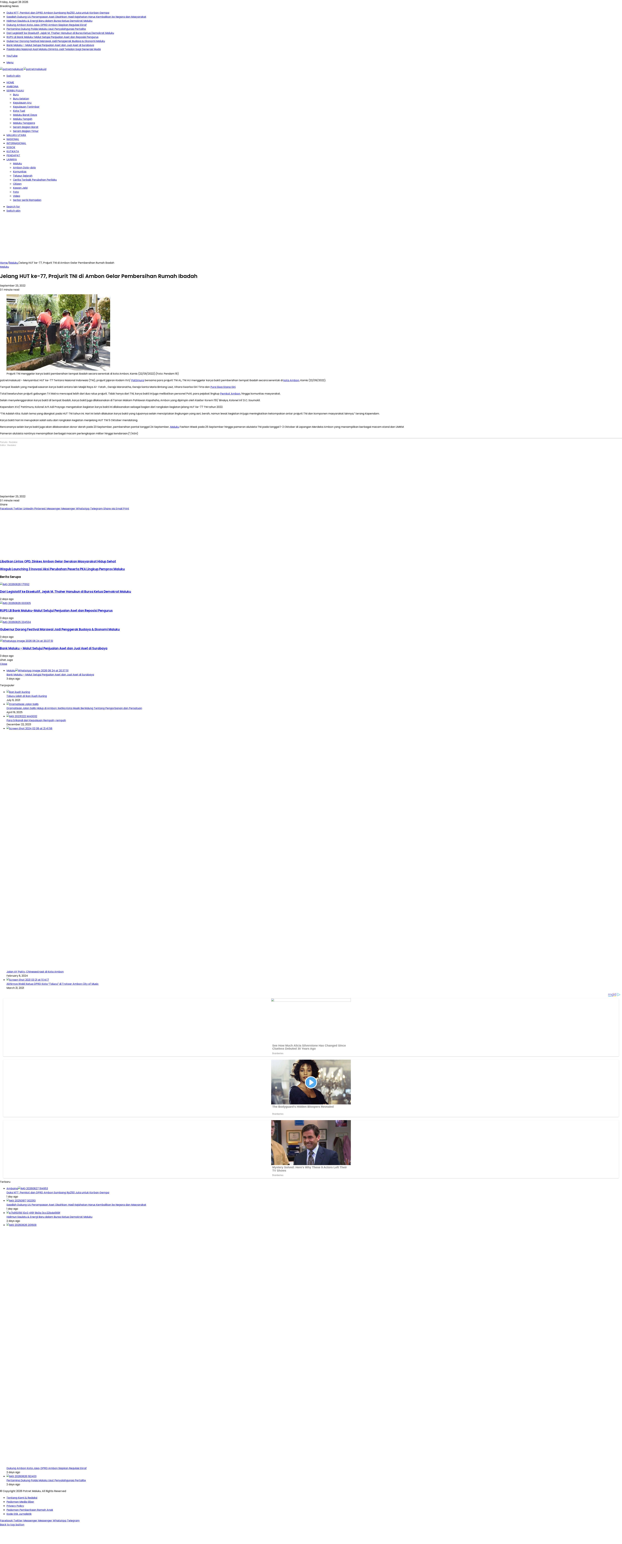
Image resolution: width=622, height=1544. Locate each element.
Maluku (17, 163)
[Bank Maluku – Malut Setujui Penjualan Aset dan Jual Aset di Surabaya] (26, 641)
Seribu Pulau (15, 90)
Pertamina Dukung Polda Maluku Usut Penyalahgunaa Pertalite (46, 29)
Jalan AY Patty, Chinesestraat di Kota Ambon (35, 972)
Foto (16, 192)
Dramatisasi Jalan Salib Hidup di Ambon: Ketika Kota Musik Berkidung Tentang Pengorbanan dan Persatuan (74, 708)
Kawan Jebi (20, 188)
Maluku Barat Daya (25, 115)
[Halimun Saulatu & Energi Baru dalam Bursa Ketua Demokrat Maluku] (33, 1213)
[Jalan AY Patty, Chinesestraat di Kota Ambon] (249, 728)
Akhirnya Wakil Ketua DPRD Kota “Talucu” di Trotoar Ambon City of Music (52, 984)
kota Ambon (291, 380)
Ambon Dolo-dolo (24, 167)
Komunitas (19, 172)
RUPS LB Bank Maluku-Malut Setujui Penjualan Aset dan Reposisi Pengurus (52, 37)
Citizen (17, 184)
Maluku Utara (16, 135)
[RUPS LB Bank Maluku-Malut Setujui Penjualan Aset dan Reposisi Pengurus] (15, 603)
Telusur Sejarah (22, 176)
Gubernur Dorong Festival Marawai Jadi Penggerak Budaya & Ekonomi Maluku (55, 41)
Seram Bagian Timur (26, 131)
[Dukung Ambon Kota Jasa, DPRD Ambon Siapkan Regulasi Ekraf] (249, 1225)
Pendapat (13, 155)
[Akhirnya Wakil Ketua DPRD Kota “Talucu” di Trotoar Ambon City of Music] (27, 980)
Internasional (16, 143)
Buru (16, 94)
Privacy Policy (15, 1506)
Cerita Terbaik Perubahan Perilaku (35, 180)
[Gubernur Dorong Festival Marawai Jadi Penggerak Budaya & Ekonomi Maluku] (15, 622)
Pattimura (137, 380)
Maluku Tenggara (24, 123)
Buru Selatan (21, 99)
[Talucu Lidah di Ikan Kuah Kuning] (18, 692)
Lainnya (11, 159)
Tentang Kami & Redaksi (21, 1498)
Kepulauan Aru (22, 103)
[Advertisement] (311, 238)
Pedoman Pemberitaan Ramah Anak (29, 1510)
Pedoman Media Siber (20, 1502)
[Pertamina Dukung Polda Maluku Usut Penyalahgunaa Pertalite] (21, 1476)
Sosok (10, 147)
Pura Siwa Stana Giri (223, 387)
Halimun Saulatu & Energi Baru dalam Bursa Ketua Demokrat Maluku (49, 21)
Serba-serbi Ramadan (27, 200)
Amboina (12, 86)
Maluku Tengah (22, 119)
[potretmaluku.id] (23, 69)
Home (10, 82)
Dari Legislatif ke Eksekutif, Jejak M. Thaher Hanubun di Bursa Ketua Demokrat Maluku (60, 33)
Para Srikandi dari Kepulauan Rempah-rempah (36, 720)
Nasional (12, 139)
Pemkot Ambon (230, 393)
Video (16, 196)
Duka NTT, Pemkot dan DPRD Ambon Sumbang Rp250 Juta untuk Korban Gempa (57, 13)
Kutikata (12, 151)
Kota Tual (19, 111)
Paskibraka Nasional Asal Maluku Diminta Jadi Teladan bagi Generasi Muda (53, 49)
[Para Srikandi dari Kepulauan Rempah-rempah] (21, 716)
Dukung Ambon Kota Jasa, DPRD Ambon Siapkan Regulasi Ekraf (46, 25)
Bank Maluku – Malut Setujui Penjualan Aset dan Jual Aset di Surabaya (50, 45)
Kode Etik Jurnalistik (19, 1514)
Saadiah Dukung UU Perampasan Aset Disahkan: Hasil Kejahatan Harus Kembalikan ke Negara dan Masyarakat (76, 17)
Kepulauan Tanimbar (26, 107)
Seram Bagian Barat (25, 127)
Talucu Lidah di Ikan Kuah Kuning (26, 696)
